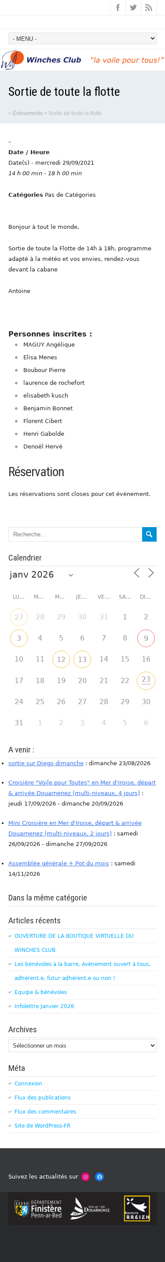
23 (146, 679)
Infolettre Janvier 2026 (44, 1006)
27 (19, 617)
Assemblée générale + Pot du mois (58, 863)
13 (82, 659)
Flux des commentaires (45, 1112)
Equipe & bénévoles (41, 992)
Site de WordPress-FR (42, 1126)
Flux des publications (42, 1098)
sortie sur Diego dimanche (46, 763)
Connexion (28, 1084)
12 (61, 659)
